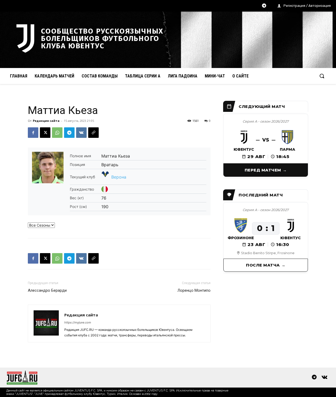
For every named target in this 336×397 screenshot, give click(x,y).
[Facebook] (33, 132)
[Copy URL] (93, 132)
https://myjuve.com (77, 322)
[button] (322, 76)
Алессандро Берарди (47, 290)
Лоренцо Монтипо (194, 290)
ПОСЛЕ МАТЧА (263, 265)
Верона (118, 177)
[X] (45, 132)
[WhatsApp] (57, 132)
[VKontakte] (324, 377)
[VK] (81, 132)
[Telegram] (264, 6)
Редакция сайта (46, 121)
